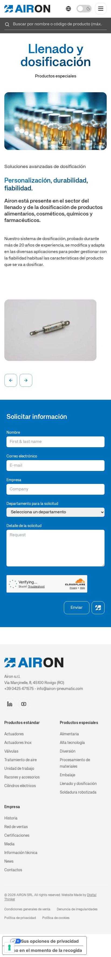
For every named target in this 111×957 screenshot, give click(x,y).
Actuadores (14, 734)
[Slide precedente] (10, 380)
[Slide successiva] (25, 380)
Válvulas (11, 751)
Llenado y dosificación (78, 784)
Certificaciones (16, 836)
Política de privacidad (20, 918)
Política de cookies (56, 918)
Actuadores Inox (18, 743)
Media (9, 844)
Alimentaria (69, 734)
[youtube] (23, 704)
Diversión (67, 751)
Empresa (13, 480)
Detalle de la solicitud (23, 526)
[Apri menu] (101, 9)
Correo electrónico (21, 456)
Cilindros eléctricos (20, 786)
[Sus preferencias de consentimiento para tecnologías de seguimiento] (9, 947)
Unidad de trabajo (19, 769)
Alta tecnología (72, 743)
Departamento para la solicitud (32, 504)
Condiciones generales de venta (27, 909)
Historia (11, 818)
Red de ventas (16, 827)
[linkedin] (9, 704)
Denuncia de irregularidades (77, 909)
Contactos (13, 870)
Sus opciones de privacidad (50, 941)
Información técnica (20, 853)
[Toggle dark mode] (84, 8)
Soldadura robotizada (78, 792)
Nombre (13, 433)
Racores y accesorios (22, 777)
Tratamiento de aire (20, 760)
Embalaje (67, 775)
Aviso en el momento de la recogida (44, 950)
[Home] (27, 9)
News (8, 861)
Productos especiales (55, 76)
